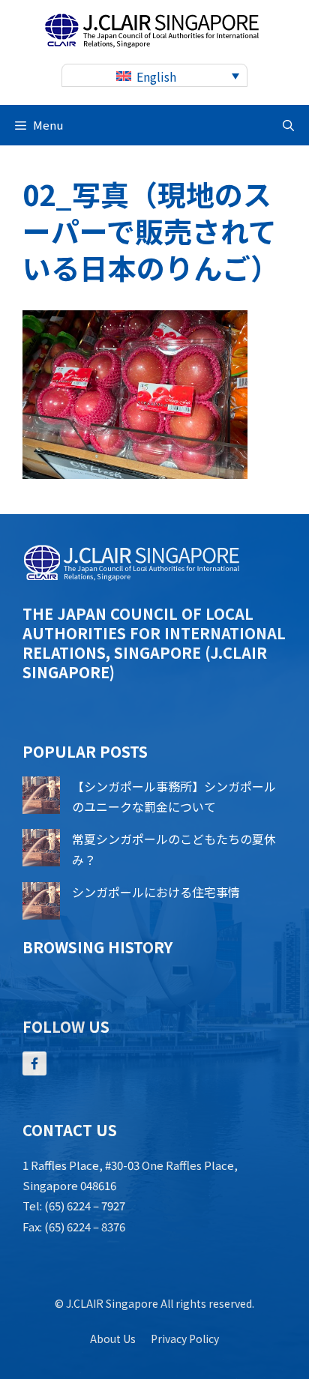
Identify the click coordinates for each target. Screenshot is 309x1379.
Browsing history (97, 947)
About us (113, 1338)
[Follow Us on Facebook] (34, 1063)
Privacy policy (185, 1338)
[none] (155, 75)
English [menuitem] (156, 76)
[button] (288, 125)
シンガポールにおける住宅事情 (156, 892)
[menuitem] (155, 75)
